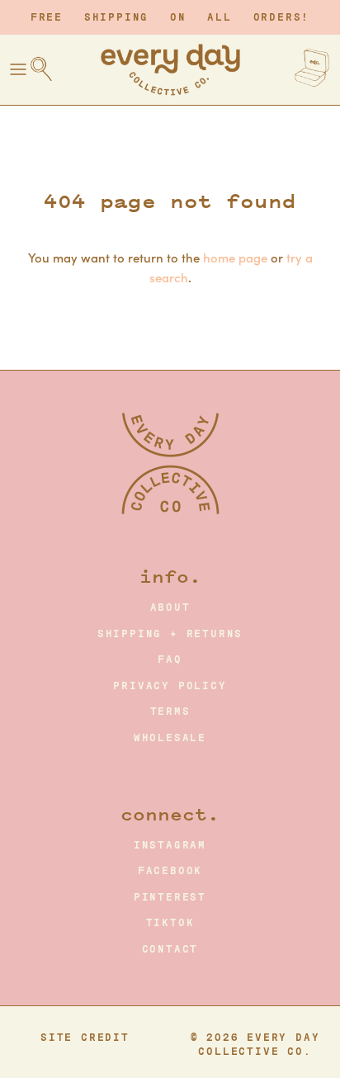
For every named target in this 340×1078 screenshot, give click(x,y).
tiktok (170, 923)
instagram (170, 845)
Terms (170, 711)
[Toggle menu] (18, 69)
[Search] (49, 69)
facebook (170, 871)
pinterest (170, 897)
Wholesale (170, 738)
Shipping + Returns (170, 634)
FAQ (170, 659)
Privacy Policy (169, 686)
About (170, 607)
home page (235, 257)
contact (170, 949)
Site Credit (85, 1037)
